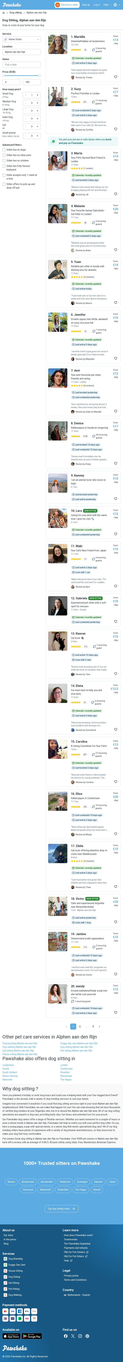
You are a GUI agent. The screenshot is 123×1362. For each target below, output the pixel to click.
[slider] (3, 75)
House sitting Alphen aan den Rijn (19, 1054)
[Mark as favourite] (115, 77)
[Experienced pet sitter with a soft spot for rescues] (83, 610)
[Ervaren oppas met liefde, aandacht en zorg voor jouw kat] (83, 336)
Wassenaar (66, 1075)
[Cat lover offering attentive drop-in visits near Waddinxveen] (83, 866)
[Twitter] (73, 1336)
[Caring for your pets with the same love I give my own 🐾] (83, 522)
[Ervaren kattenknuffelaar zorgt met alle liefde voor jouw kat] (83, 999)
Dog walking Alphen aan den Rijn (19, 1047)
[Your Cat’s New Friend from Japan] (83, 566)
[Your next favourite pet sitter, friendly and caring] (83, 391)
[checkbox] (3, 149)
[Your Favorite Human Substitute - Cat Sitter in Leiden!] (83, 228)
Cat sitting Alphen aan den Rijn (18, 1050)
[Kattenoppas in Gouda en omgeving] (83, 443)
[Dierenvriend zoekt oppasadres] (83, 954)
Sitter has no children (18, 160)
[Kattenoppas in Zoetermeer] (83, 814)
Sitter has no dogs (16, 149)
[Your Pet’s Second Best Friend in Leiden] (83, 174)
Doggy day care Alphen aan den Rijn (79, 1043)
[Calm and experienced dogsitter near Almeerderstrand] (83, 910)
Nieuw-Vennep (10, 1075)
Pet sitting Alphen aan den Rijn (76, 1050)
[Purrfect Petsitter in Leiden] (83, 109)
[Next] (100, 1026)
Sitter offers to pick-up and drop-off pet (21, 186)
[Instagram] (80, 1336)
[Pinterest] (87, 1336)
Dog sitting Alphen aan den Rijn (76, 1047)
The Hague (66, 1079)
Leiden (64, 1065)
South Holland (9, 1072)
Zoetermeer (66, 1068)
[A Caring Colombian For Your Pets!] (83, 762)
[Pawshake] (11, 5)
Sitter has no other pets (19, 155)
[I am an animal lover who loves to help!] (83, 487)
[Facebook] (66, 1336)
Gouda (5, 1068)
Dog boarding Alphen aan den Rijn (19, 1043)
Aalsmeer (7, 1079)
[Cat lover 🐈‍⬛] (83, 654)
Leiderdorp (8, 1065)
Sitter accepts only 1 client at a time (22, 177)
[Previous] (67, 1026)
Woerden (65, 1072)
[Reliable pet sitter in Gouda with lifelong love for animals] (83, 282)
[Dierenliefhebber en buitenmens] (83, 57)
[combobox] (21, 39)
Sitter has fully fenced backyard (18, 168)
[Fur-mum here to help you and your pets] (83, 707)
